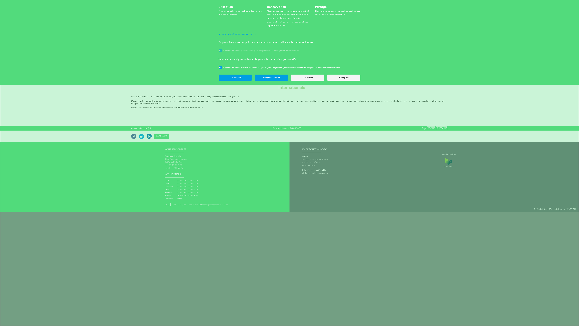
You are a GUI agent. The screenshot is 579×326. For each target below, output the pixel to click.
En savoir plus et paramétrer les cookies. (237, 34)
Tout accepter (235, 77)
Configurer (343, 77)
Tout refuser (308, 77)
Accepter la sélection (271, 77)
